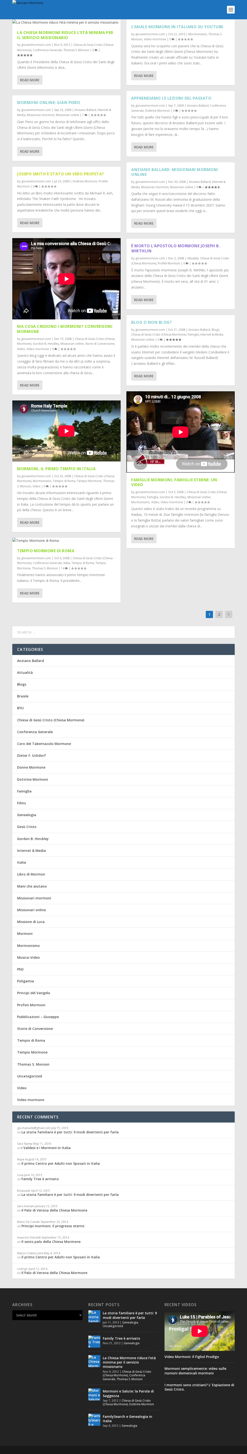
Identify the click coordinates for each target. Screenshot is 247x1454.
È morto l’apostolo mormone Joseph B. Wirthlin (175, 248)
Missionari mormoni (41, 115)
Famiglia (193, 334)
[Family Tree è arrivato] (94, 1342)
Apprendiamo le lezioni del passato (171, 98)
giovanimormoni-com (36, 45)
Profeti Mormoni (169, 263)
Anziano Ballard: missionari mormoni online (174, 172)
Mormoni (25, 933)
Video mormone (38, 349)
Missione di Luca (31, 921)
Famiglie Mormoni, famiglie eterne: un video (174, 482)
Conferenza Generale (47, 50)
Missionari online (67, 115)
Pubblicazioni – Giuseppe (38, 1016)
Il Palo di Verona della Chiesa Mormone (54, 1210)
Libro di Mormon (31, 874)
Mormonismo (42, 481)
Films (21, 803)
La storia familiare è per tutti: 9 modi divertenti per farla (70, 1132)
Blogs (215, 330)
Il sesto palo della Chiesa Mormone (51, 1241)
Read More (30, 80)
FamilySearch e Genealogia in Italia (127, 1418)
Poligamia (25, 981)
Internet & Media (211, 334)
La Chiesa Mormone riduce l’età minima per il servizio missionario (65, 35)
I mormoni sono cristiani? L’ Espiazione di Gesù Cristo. (199, 1387)
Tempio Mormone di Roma (45, 550)
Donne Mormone (31, 767)
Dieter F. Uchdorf (31, 755)
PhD (20, 969)
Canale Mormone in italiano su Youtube (177, 26)
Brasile (22, 696)
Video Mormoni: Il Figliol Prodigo (192, 1357)
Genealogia (26, 815)
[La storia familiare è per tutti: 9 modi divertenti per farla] (94, 1316)
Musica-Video (28, 957)
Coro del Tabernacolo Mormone (44, 743)
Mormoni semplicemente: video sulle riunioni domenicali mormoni (195, 1370)
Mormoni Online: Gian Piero (48, 102)
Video (21, 349)
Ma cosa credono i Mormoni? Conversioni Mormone (64, 329)
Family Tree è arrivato (40, 1179)
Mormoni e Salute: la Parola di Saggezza (128, 1393)
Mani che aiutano (32, 886)
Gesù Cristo (26, 826)
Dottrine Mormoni (85, 181)
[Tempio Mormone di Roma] (66, 541)
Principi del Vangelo (33, 993)
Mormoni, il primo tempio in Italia (56, 468)
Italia (66, 563)
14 (63, 568)
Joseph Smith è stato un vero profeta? (60, 174)
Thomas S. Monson (76, 50)
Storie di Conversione (100, 344)
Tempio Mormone (89, 481)
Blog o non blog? (151, 322)
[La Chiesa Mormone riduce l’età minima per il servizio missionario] (66, 22)
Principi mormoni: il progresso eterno (52, 1226)
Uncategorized (29, 1076)
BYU (20, 708)
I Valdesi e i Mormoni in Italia (46, 1147)
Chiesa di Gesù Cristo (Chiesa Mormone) (158, 334)
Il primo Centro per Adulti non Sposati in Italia (60, 1163)
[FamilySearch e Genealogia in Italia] (94, 1420)
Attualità (193, 258)
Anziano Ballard (85, 110)
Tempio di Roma (64, 481)
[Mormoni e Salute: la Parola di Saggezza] (94, 1394)
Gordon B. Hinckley (46, 344)
